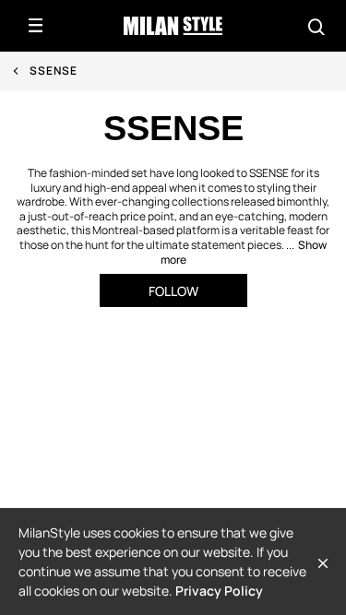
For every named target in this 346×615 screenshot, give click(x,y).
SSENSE (54, 70)
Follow (173, 291)
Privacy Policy (219, 590)
